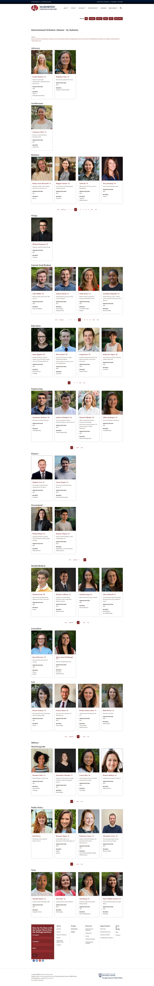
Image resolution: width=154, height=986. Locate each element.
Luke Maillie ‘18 (38, 294)
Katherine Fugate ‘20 (110, 354)
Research (82, 8)
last (96, 209)
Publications (89, 933)
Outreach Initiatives (61, 935)
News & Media (113, 8)
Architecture (40, 39)
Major (105, 18)
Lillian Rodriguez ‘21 (110, 417)
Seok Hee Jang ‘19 (85, 594)
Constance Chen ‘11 (39, 132)
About (66, 8)
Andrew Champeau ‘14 (64, 417)
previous (63, 209)
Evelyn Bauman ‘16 (39, 77)
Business (46, 39)
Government (86, 39)
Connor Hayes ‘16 (62, 710)
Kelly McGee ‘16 (108, 710)
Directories (74, 929)
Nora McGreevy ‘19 (39, 657)
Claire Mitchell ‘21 (109, 594)
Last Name (35, 941)
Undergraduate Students (89, 942)
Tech (40, 41)
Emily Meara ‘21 (85, 294)
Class (111, 18)
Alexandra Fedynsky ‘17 (64, 775)
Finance (80, 39)
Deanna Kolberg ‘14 (110, 775)
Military (109, 39)
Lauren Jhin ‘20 (84, 775)
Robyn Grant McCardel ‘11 (41, 183)
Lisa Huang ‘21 (84, 899)
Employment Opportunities (60, 941)
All (86, 18)
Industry (99, 18)
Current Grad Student (58, 39)
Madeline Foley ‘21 (62, 77)
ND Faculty (103, 929)
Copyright (33, 974)
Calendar (103, 8)
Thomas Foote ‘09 (38, 594)
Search (121, 9)
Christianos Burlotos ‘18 (40, 417)
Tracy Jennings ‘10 (109, 183)
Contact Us (51, 978)
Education (67, 39)
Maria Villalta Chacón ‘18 (112, 899)
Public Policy (35, 41)
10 (90, 320)
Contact (59, 932)
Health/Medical (93, 39)
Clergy (51, 39)
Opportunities (92, 8)
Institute (59, 929)
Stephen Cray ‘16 (38, 482)
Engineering (74, 39)
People (73, 8)
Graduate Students (90, 939)
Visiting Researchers (105, 932)
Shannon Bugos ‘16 (62, 836)
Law (105, 39)
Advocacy (33, 39)
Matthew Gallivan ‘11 (63, 594)
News (117, 932)
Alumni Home (118, 18)
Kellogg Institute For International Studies (42, 976)
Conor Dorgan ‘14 (62, 482)
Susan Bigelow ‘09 (38, 354)
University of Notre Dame (46, 974)
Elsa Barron (36, 836)
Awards (58, 937)
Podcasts (118, 935)
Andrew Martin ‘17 (62, 294)
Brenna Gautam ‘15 (39, 710)
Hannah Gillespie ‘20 (86, 417)
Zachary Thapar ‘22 (62, 534)
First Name (35, 935)
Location (92, 18)
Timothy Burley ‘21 (39, 899)
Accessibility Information (37, 980)
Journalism (100, 39)
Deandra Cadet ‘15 (38, 775)
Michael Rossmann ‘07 (40, 244)
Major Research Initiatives (89, 929)
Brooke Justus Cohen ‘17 (87, 710)
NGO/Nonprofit (115, 39)
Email (34, 948)
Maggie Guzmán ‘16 (63, 183)
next (92, 209)
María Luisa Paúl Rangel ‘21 (64, 658)
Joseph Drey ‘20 (84, 354)
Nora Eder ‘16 (60, 899)
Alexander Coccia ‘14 (110, 836)
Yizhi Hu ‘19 (83, 183)
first (58, 209)
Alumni (73, 932)
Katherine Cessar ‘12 (86, 836)
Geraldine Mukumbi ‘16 (111, 294)
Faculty (87, 936)
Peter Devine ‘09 (61, 354)
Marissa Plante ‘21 (38, 534)
